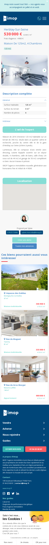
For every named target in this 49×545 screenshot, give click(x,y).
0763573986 (12, 232)
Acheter (7, 428)
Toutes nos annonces (24, 246)
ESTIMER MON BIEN (13, 449)
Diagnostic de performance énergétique (17, 504)
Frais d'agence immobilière (13, 507)
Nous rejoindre (11, 434)
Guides (6, 440)
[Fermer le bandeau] (47, 1)
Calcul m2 (6, 502)
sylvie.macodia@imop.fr (32, 232)
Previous (5, 70)
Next (44, 70)
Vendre (7, 422)
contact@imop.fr (22, 483)
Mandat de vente (9, 509)
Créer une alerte (24, 240)
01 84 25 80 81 (36, 449)
